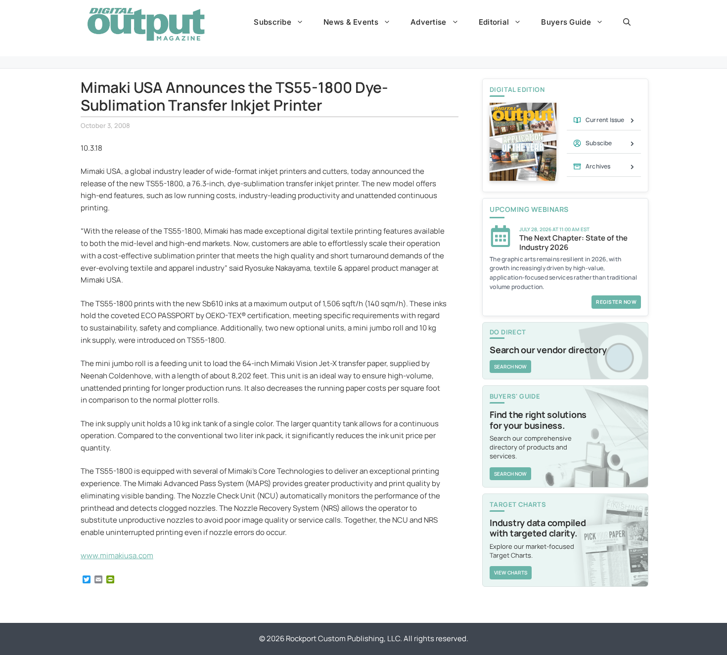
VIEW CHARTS (510, 572)
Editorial (494, 22)
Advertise (428, 22)
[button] (626, 22)
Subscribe (272, 22)
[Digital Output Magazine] (146, 24)
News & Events (350, 22)
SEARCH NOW (510, 366)
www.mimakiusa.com (117, 555)
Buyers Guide (566, 22)
